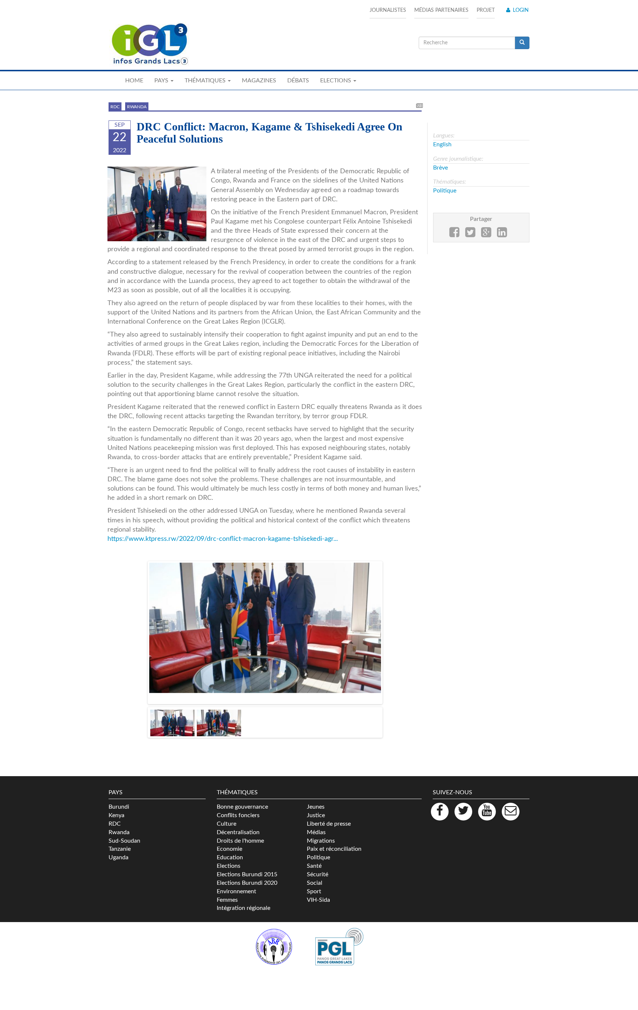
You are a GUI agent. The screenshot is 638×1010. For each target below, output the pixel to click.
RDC (115, 107)
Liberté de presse (329, 814)
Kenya (116, 806)
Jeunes (316, 798)
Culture (226, 814)
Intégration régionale (243, 899)
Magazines (259, 80)
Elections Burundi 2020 (247, 873)
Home (134, 80)
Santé (314, 856)
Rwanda (137, 107)
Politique (444, 191)
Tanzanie (120, 840)
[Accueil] (149, 44)
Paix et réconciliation (334, 840)
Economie (229, 840)
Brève (440, 168)
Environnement (236, 882)
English (442, 144)
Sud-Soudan (124, 831)
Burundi (119, 798)
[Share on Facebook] (454, 235)
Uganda (118, 848)
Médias (316, 823)
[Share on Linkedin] (502, 235)
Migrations (321, 831)
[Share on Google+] (486, 235)
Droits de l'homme (240, 831)
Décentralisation (238, 823)
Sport (314, 882)
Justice (316, 806)
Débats (298, 80)
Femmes (227, 890)
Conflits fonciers (238, 806)
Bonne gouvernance (242, 798)
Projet (486, 10)
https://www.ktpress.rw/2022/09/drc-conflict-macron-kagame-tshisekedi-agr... (222, 539)
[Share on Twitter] (470, 235)
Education (230, 848)
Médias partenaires (441, 10)
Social (314, 873)
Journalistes (388, 10)
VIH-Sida (318, 890)
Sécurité (317, 865)
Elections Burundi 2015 (247, 865)
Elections (228, 856)
